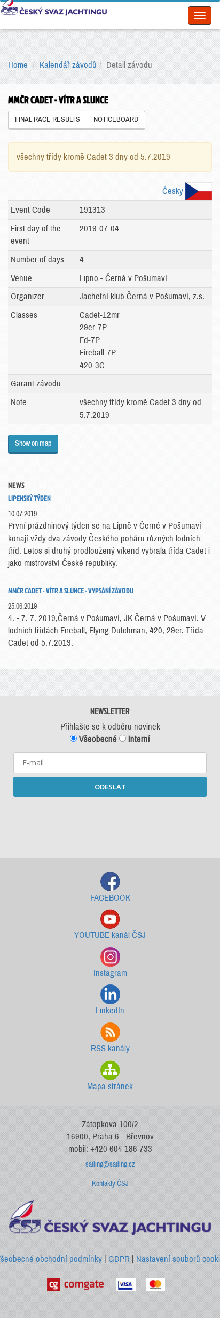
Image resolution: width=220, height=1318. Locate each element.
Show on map (33, 443)
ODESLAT (110, 787)
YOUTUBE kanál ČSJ (110, 935)
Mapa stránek (110, 1086)
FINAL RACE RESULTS (47, 119)
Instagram (110, 973)
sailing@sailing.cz (110, 1164)
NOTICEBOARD (115, 119)
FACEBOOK (110, 897)
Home (18, 64)
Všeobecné (97, 738)
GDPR (119, 1258)
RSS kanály (110, 1048)
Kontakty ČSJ (110, 1184)
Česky (173, 191)
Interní (138, 738)
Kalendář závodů (68, 64)
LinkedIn (110, 1010)
